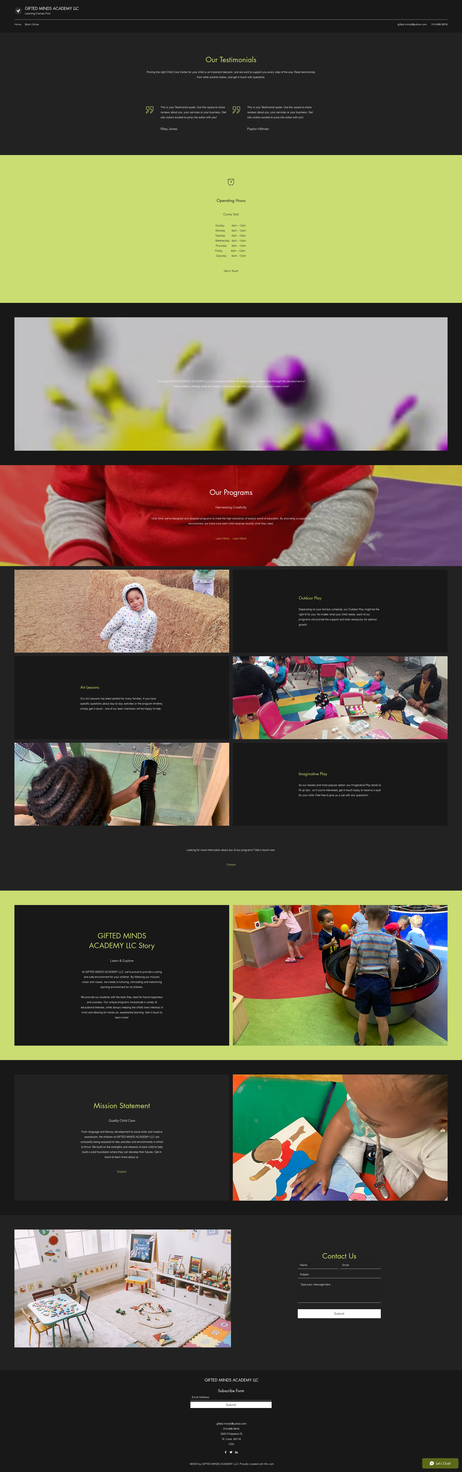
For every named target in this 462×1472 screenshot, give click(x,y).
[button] (231, 271)
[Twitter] (231, 1452)
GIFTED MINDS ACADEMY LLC (52, 8)
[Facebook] (225, 1452)
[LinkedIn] (236, 1452)
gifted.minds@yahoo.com (412, 24)
